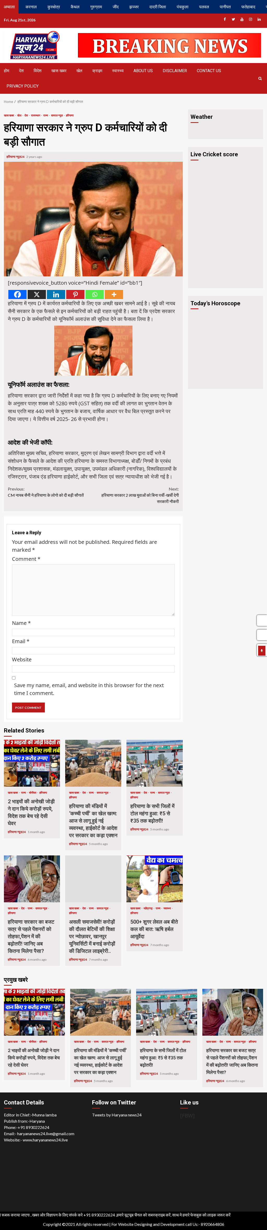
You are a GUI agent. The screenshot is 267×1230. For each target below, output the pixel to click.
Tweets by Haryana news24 (117, 1114)
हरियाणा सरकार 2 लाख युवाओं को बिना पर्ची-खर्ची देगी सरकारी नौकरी (140, 495)
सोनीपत (33, 792)
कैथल (75, 6)
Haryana (37, 1121)
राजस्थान (36, 115)
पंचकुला (183, 6)
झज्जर (134, 6)
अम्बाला (9, 6)
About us (143, 70)
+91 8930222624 (33, 1127)
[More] (114, 294)
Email (20, 641)
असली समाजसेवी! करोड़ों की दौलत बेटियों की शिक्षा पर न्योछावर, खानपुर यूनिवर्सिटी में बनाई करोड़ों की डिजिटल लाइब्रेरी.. (93, 878)
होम (6, 70)
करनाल (31, 6)
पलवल (204, 6)
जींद (116, 6)
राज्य (45, 115)
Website (22, 659)
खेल (79, 70)
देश (21, 70)
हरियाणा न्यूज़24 (16, 157)
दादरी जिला (157, 6)
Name (21, 622)
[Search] (260, 78)
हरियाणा (70, 115)
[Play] (261, 651)
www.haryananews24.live (45, 1139)
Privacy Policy (23, 86)
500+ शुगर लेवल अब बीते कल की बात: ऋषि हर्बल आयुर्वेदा (154, 878)
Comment (26, 558)
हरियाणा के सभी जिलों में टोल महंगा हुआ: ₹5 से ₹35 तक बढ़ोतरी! (154, 763)
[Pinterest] (75, 294)
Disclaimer (175, 70)
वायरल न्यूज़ (57, 115)
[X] (37, 294)
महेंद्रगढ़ (148, 908)
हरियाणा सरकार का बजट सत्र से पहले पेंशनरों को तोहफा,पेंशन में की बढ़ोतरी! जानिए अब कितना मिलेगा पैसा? (32, 878)
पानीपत (225, 6)
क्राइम (97, 70)
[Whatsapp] (95, 294)
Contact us (209, 70)
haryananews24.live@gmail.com (45, 1133)
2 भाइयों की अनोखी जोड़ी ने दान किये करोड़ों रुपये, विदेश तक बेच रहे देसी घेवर (32, 763)
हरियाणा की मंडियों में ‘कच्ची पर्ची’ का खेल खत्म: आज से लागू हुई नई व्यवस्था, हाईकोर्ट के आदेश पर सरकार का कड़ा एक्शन (93, 763)
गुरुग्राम (96, 6)
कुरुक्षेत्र (53, 6)
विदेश (37, 70)
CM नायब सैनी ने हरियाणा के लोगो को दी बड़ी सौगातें (46, 492)
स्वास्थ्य (118, 70)
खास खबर (58, 70)
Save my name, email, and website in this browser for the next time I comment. (89, 689)
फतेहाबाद (248, 6)
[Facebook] (17, 294)
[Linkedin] (56, 294)
